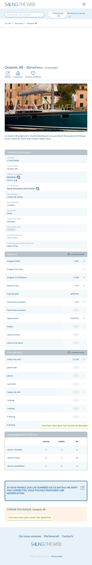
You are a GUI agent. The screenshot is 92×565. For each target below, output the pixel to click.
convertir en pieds (77, 254)
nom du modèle (12, 166)
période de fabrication (15, 235)
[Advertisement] (46, 47)
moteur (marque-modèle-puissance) (20, 243)
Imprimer (18, 76)
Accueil (8, 23)
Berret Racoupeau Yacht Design (21, 188)
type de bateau (12, 194)
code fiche (11, 158)
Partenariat (51, 536)
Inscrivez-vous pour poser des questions (30, 517)
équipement (11, 210)
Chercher (57, 13)
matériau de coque (14, 219)
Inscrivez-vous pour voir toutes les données (65, 425)
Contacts (67, 536)
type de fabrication (14, 227)
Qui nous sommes (30, 536)
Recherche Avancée (76, 13)
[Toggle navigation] (84, 4)
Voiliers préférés (33, 76)
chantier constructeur (14, 174)
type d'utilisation (13, 202)
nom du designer (13, 186)
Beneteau (19, 23)
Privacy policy (56, 556)
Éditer (8, 76)
